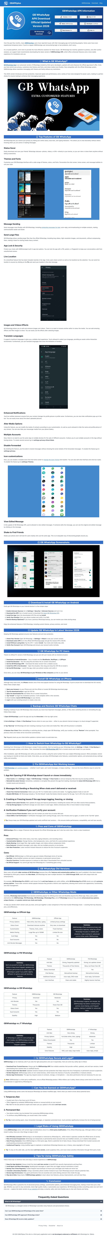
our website (33, 1189)
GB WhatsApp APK (52, 749)
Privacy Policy (43, 1225)
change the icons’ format (51, 460)
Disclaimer (52, 1225)
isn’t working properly (16, 768)
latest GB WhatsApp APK (51, 613)
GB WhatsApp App (10, 65)
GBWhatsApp (86, 3)
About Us (60, 1225)
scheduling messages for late (50, 227)
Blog (101, 3)
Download (95, 3)
